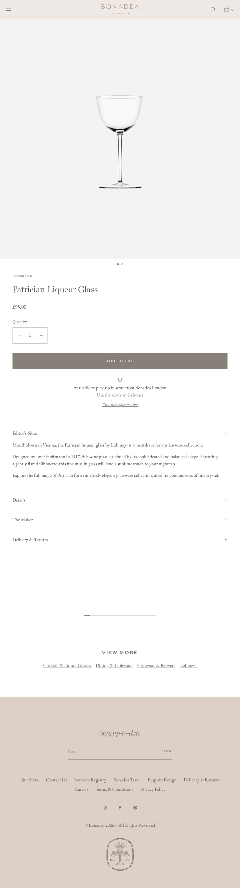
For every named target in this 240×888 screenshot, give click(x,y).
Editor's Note (24, 433)
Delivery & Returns (30, 539)
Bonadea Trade (127, 780)
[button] (213, 9)
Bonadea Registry (90, 780)
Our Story (30, 780)
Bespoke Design (162, 780)
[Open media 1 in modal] (120, 139)
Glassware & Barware (156, 665)
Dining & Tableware (114, 665)
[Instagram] (105, 808)
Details (18, 500)
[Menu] (13, 9)
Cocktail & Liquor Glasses (67, 665)
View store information (120, 404)
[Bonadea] (120, 9)
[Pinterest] (135, 808)
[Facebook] (120, 808)
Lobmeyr (22, 276)
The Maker (22, 519)
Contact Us (56, 780)
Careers (81, 789)
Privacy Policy (153, 789)
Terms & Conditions (114, 789)
